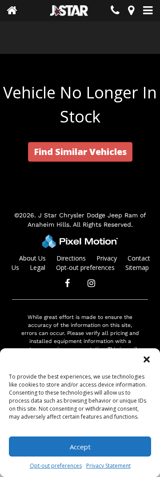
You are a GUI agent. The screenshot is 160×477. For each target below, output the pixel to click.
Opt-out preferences (56, 465)
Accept (80, 446)
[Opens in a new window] (131, 12)
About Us (32, 258)
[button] (146, 359)
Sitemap (137, 267)
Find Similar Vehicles (80, 152)
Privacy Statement (108, 465)
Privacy (106, 258)
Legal (37, 267)
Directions (71, 258)
